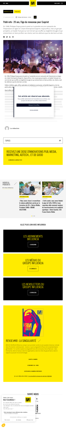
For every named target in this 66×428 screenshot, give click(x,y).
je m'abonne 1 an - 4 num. (33, 365)
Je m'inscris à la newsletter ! (15, 160)
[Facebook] (4, 37)
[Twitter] (7, 37)
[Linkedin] (10, 37)
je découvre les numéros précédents (33, 371)
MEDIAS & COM (8, 11)
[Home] (33, 3)
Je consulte (33, 269)
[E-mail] (13, 37)
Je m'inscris (33, 292)
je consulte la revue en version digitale (40, 376)
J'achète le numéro (33, 359)
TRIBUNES (17, 11)
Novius (37, 418)
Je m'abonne (33, 245)
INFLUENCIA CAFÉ (24, 196)
